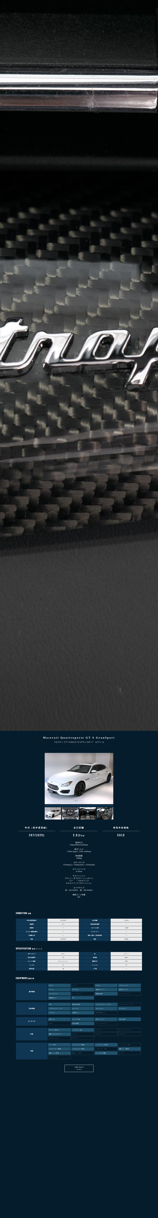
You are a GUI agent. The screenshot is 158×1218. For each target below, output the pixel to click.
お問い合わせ (79, 1068)
